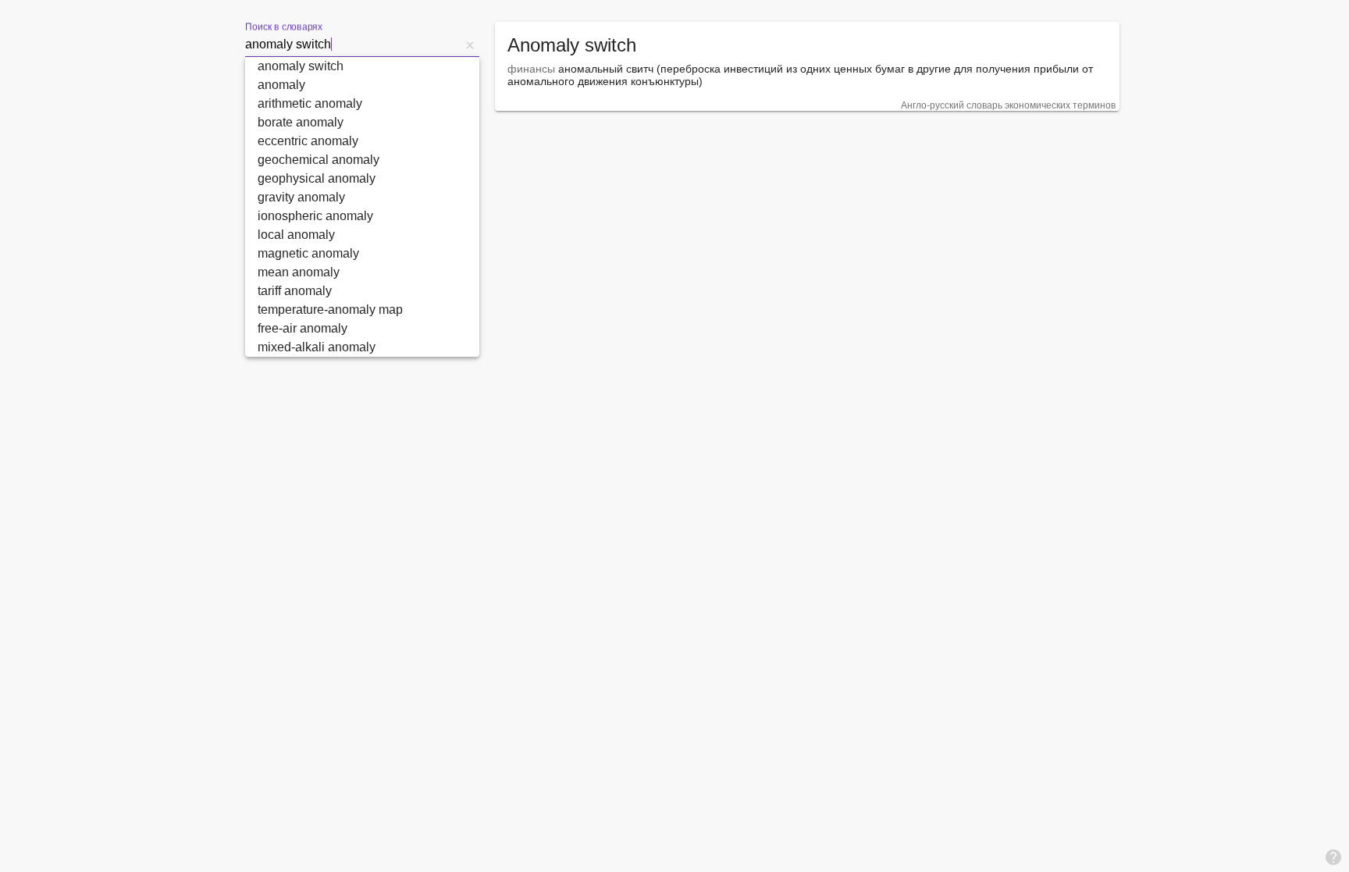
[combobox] (353, 44)
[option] (362, 66)
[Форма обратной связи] (1333, 856)
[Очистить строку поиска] (470, 44)
